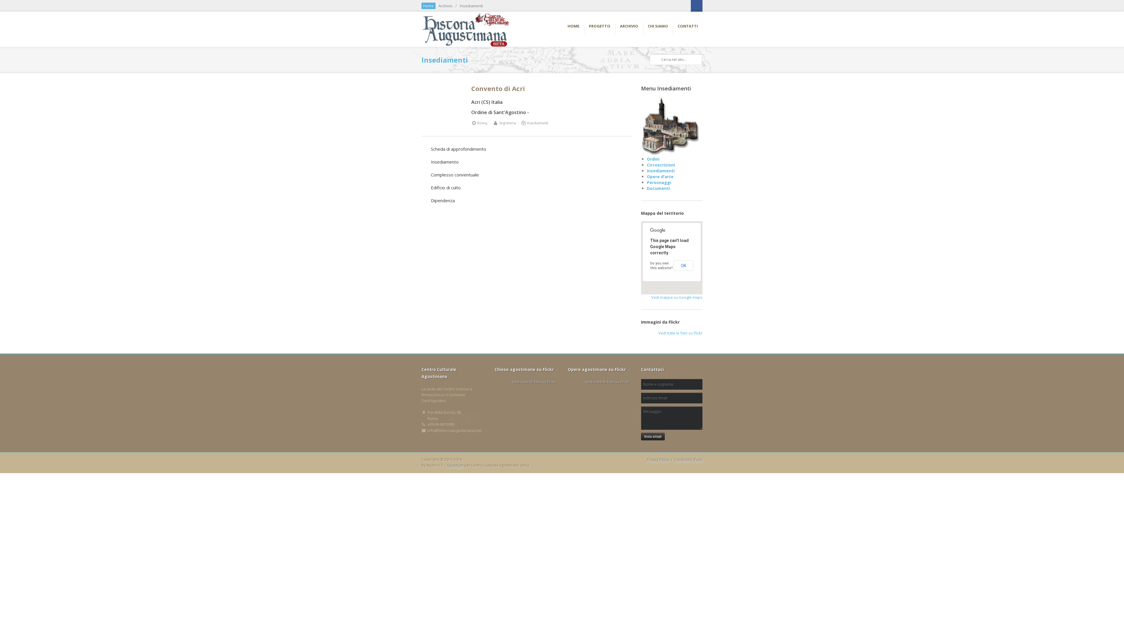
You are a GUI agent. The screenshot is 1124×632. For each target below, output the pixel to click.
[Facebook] (696, 6)
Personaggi (659, 182)
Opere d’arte (660, 176)
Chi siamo (658, 26)
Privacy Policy (658, 459)
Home (428, 5)
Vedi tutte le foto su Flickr (680, 333)
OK (683, 265)
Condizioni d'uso (688, 459)
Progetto (599, 26)
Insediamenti (471, 5)
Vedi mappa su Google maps (676, 297)
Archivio (445, 5)
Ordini (653, 159)
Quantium (455, 465)
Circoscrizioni (661, 165)
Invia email (653, 436)
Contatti (688, 26)
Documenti (658, 188)
